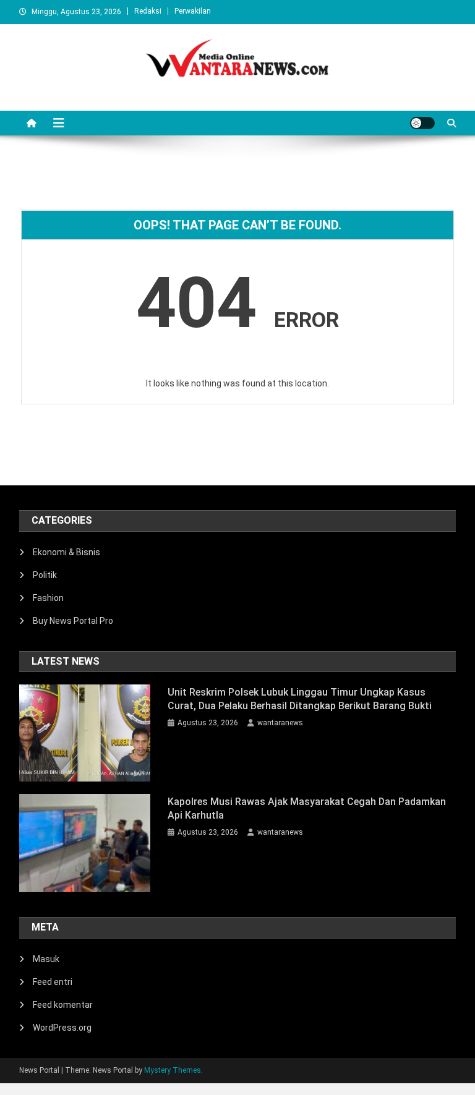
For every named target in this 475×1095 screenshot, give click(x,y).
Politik (45, 575)
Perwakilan (192, 11)
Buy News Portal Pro (73, 621)
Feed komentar (63, 1005)
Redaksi (147, 11)
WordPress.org (62, 1028)
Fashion (48, 598)
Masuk (46, 959)
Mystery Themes (172, 1070)
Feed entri (52, 982)
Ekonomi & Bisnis (66, 552)
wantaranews (280, 722)
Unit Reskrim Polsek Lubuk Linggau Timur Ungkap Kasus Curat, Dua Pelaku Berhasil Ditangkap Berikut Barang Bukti (300, 699)
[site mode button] (422, 123)
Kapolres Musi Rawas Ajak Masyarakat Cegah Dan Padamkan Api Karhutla (307, 808)
